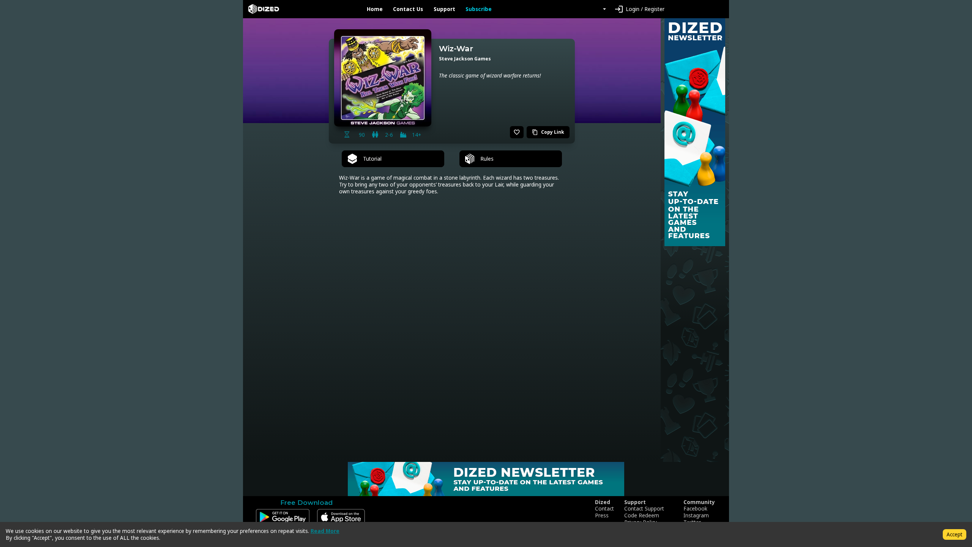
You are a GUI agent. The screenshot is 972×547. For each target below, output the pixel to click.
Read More (325, 530)
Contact (604, 508)
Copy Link (548, 132)
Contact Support (644, 508)
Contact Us (408, 9)
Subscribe (478, 9)
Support (444, 9)
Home (375, 9)
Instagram (696, 515)
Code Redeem (641, 515)
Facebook (695, 508)
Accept (955, 534)
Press (602, 515)
